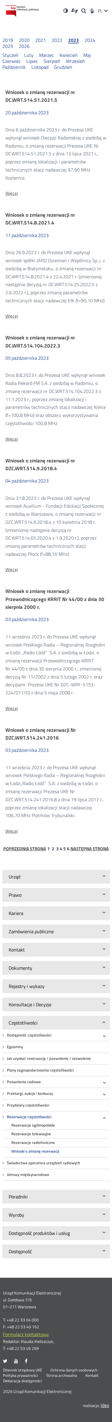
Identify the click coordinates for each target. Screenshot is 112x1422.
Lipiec (32, 61)
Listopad (39, 67)
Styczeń (10, 55)
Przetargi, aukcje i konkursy (30, 1093)
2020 (24, 40)
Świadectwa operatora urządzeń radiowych (43, 1163)
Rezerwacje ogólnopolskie (33, 1125)
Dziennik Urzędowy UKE (22, 1370)
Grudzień (63, 67)
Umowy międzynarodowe (28, 1174)
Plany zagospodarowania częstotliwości (40, 1070)
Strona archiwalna (61, 1375)
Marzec (46, 55)
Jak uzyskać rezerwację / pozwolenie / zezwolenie (49, 1058)
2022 (57, 40)
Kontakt (92, 1375)
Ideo (105, 1405)
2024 (90, 40)
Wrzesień (75, 61)
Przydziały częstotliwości (28, 1105)
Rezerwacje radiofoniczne (33, 1142)
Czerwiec (11, 61)
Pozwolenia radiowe (24, 1082)
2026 (24, 46)
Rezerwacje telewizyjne (31, 1134)
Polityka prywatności (20, 1375)
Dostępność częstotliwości (29, 1035)
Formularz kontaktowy (26, 1334)
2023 (73, 40)
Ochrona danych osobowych (73, 1370)
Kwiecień (68, 55)
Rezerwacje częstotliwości (29, 1117)
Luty (28, 55)
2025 (7, 46)
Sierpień (52, 61)
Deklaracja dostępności (22, 1381)
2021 (40, 40)
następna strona (89, 849)
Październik (14, 67)
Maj (87, 55)
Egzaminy (15, 1047)
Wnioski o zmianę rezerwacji (35, 1151)
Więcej (11, 193)
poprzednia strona (24, 849)
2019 (7, 40)
